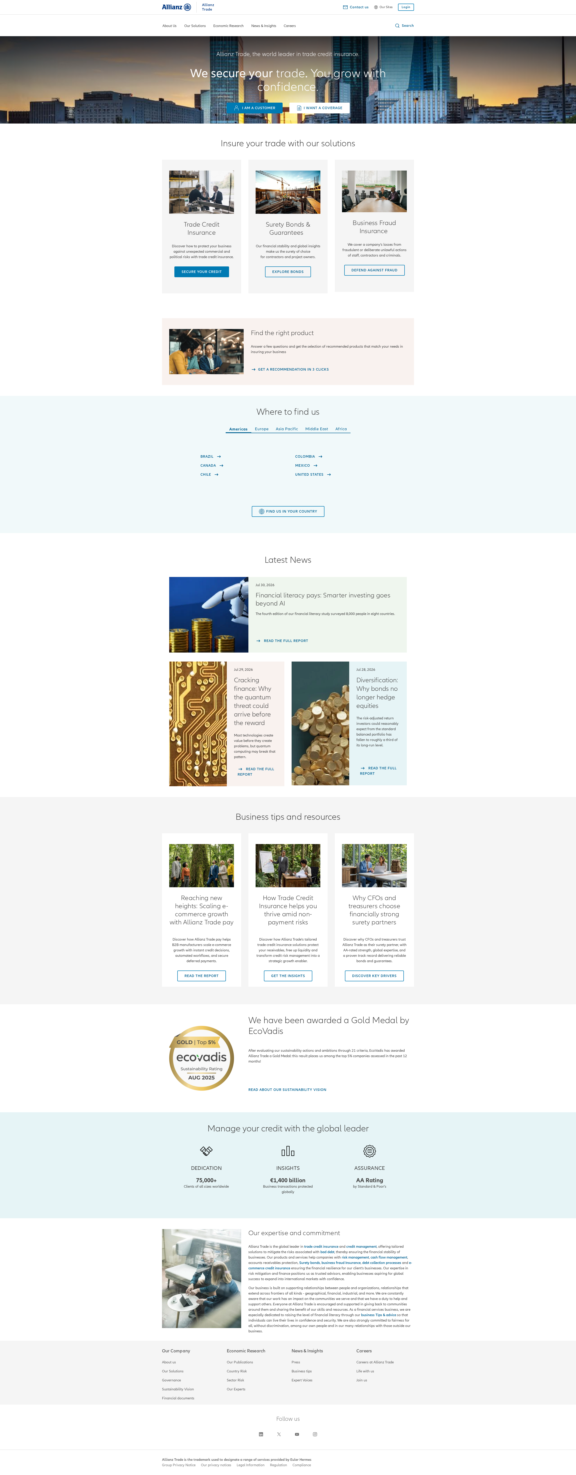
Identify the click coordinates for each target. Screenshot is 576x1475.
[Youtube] (297, 1434)
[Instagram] (315, 1434)
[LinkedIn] (261, 1434)
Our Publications (240, 1362)
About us (169, 1362)
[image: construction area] (288, 192)
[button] (404, 25)
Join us (361, 1380)
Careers (290, 26)
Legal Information (251, 1465)
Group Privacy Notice (179, 1465)
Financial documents (178, 1398)
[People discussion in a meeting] (374, 191)
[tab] (238, 429)
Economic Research (228, 26)
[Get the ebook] (201, 865)
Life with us (365, 1371)
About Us (169, 26)
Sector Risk (235, 1380)
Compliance (301, 1465)
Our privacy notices (216, 1465)
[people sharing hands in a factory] (201, 192)
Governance (171, 1380)
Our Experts (236, 1389)
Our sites (386, 7)
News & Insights (263, 26)
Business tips (302, 1371)
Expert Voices (302, 1380)
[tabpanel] (288, 465)
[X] (279, 1434)
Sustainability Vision (178, 1389)
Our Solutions (195, 26)
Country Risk (237, 1371)
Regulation (278, 1465)
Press (296, 1362)
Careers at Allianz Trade (375, 1362)
